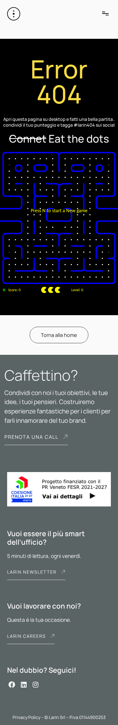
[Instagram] (35, 684)
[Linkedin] (24, 684)
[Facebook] (11, 684)
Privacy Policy (26, 717)
